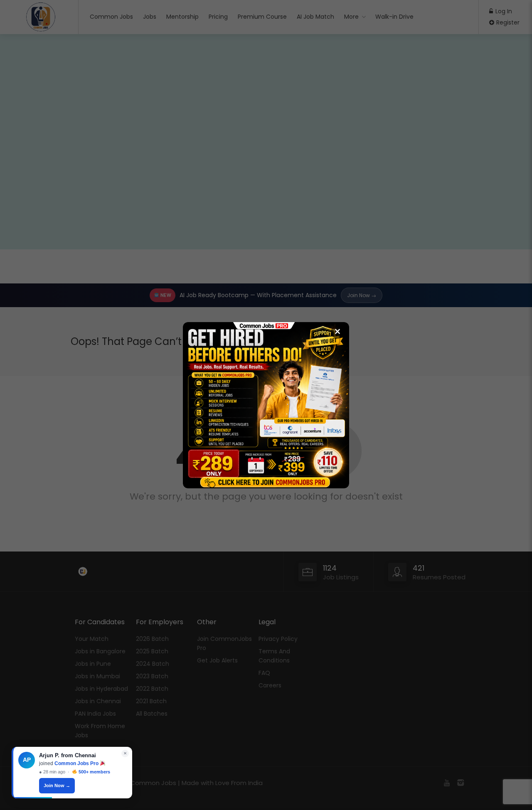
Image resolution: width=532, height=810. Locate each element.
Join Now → (57, 785)
